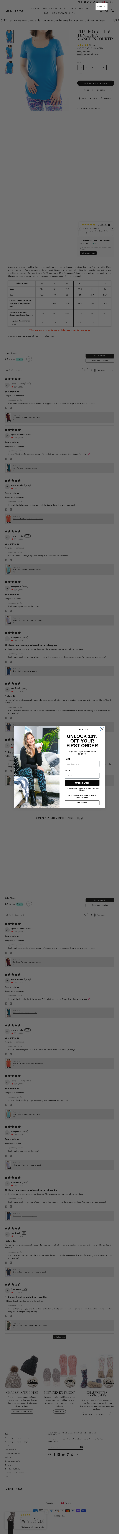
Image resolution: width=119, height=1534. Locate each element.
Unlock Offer (82, 783)
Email (67, 770)
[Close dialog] (102, 729)
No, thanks (82, 803)
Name (67, 758)
